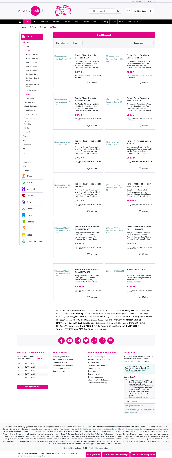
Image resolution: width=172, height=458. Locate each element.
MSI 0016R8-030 (101, 310)
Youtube (69, 340)
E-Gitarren (27, 46)
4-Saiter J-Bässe (32, 58)
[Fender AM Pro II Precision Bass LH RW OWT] (115, 238)
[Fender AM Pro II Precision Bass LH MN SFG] (64, 238)
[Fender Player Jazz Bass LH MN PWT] (64, 195)
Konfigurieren (93, 454)
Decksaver (88, 313)
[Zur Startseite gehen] (30, 11)
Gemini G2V (113, 310)
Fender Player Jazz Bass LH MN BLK (139, 142)
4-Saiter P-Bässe (32, 54)
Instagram (78, 340)
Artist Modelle (30, 98)
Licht (25, 153)
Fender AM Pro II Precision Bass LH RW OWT (139, 227)
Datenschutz (93, 371)
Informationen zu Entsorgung (99, 359)
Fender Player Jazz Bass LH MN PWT (88, 185)
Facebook (61, 340)
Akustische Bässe (30, 106)
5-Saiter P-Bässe (32, 62)
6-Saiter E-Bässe (32, 70)
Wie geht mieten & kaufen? (63, 365)
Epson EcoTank (101, 329)
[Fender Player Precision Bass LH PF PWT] (64, 110)
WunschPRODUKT (35, 241)
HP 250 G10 (62, 325)
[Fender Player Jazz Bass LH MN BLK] (115, 152)
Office (29, 176)
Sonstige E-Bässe (32, 74)
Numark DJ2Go (98, 314)
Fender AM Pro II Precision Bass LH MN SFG (87, 227)
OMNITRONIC (86, 326)
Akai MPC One (80, 329)
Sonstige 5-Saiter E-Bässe (33, 85)
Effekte (27, 128)
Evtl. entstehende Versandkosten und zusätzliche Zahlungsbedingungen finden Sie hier (111, 429)
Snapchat (94, 340)
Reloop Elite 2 (103, 320)
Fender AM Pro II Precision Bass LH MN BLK (139, 185)
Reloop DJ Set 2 (75, 323)
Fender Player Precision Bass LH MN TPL (138, 99)
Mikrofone (27, 162)
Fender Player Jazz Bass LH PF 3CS (88, 142)
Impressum (46, 456)
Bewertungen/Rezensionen (63, 357)
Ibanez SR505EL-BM (136, 269)
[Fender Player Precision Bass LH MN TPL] (115, 110)
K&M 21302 (143, 313)
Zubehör (27, 132)
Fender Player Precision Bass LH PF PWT (86, 99)
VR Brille (97, 326)
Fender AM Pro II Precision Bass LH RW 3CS (87, 270)
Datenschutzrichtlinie (142, 411)
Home (29, 215)
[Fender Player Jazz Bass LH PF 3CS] (64, 152)
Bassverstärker (29, 118)
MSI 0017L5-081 (78, 320)
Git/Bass (26, 42)
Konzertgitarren (29, 110)
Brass (25, 166)
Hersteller (61, 43)
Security (30, 195)
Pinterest (110, 340)
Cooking (30, 222)
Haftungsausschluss (96, 377)
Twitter (86, 340)
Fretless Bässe (31, 90)
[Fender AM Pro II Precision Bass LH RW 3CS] (64, 281)
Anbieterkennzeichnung (97, 383)
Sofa (67, 317)
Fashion (30, 209)
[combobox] (102, 11)
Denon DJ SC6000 (122, 313)
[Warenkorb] (151, 10)
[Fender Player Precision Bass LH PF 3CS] (64, 67)
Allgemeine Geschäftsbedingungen (101, 380)
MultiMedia (31, 189)
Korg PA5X (113, 323)
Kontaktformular (59, 371)
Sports (30, 202)
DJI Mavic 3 (89, 317)
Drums (25, 136)
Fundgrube (27, 171)
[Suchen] (118, 11)
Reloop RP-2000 (73, 326)
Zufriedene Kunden (60, 362)
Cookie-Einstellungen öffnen (136, 371)
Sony (148, 310)
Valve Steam (116, 316)
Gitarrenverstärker (30, 114)
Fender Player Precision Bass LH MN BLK (138, 56)
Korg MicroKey (77, 316)
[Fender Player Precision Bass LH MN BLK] (115, 67)
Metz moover (140, 310)
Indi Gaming (77, 313)
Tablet (91, 329)
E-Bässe (27, 50)
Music (29, 36)
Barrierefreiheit (94, 374)
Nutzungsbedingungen (131, 412)
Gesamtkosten (93, 362)
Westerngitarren (29, 102)
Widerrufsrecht (94, 368)
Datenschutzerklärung (32, 456)
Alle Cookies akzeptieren (143, 454)
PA (24, 149)
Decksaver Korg (109, 314)
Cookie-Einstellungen (96, 357)
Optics (29, 235)
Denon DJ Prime (137, 322)
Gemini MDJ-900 (126, 310)
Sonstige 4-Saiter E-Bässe (33, 79)
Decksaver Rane (146, 317)
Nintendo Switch (101, 323)
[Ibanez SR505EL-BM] (115, 281)
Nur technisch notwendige (116, 454)
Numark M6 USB (75, 311)
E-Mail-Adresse (130, 402)
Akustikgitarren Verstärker (29, 123)
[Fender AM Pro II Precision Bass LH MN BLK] (115, 195)
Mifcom (69, 320)
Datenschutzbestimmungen (139, 397)
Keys (25, 140)
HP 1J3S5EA (60, 320)
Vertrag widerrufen (32, 387)
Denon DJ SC (106, 326)
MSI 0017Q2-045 (62, 310)
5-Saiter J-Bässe (32, 66)
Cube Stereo (65, 313)
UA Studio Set (118, 325)
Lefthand (29, 94)
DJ (24, 158)
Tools (29, 228)
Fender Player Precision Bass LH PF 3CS (86, 56)
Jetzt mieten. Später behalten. (64, 359)
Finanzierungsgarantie (61, 368)
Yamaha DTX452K (64, 329)
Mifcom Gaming (88, 310)
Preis (75, 43)
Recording (27, 145)
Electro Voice (123, 323)
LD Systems (62, 322)
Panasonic (134, 313)
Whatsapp (102, 340)
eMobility (31, 182)
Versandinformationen (96, 365)
